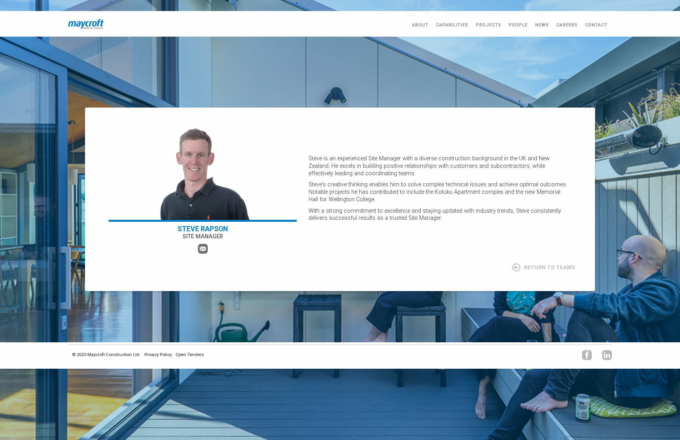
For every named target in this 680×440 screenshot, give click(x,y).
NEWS (542, 25)
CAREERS (567, 25)
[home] (85, 24)
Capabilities (452, 25)
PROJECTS (488, 25)
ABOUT (420, 25)
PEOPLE (518, 25)
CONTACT (596, 25)
